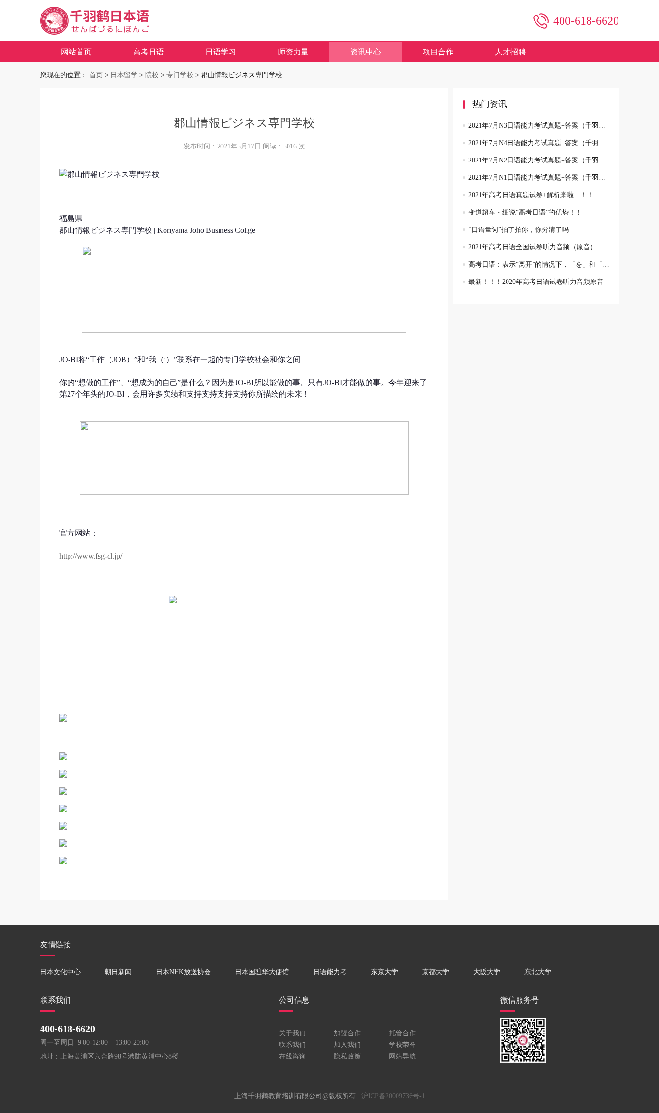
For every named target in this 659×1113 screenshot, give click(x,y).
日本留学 (123, 75)
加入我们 (347, 1044)
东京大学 (384, 972)
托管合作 (402, 1033)
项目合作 (438, 52)
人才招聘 (510, 52)
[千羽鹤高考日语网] (94, 39)
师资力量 (293, 52)
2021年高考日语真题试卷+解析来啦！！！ (531, 195)
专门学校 (179, 75)
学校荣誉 (402, 1044)
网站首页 (76, 52)
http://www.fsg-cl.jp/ (90, 556)
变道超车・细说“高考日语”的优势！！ (525, 212)
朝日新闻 (118, 972)
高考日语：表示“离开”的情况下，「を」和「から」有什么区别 (562, 264)
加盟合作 (347, 1033)
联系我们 (292, 1044)
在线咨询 (292, 1056)
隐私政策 (347, 1056)
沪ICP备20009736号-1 (393, 1096)
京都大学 (435, 972)
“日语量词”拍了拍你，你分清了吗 (518, 229)
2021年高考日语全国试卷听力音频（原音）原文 (539, 247)
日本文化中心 (60, 972)
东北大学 (537, 972)
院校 (152, 75)
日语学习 (221, 52)
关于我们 (292, 1033)
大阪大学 (486, 972)
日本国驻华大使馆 (262, 972)
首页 (96, 75)
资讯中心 (365, 52)
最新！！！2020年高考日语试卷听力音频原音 (536, 281)
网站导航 (402, 1056)
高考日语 (148, 52)
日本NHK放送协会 (183, 972)
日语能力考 (330, 972)
